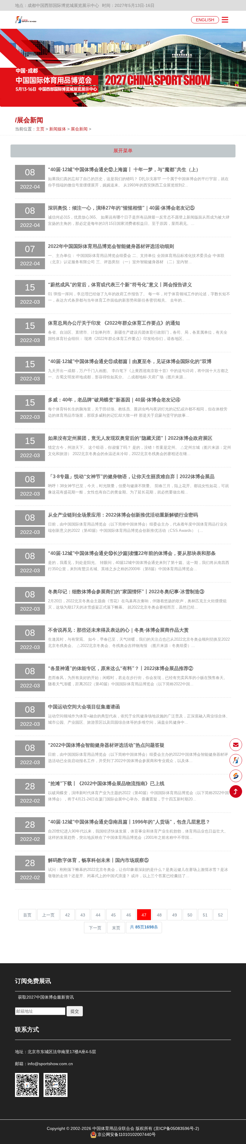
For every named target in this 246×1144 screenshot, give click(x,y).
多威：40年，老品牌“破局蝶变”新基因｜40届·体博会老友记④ (114, 399)
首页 (27, 915)
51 (205, 915)
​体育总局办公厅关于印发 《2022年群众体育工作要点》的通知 (114, 323)
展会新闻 (79, 129)
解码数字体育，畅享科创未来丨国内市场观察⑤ (98, 860)
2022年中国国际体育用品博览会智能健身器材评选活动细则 (111, 246)
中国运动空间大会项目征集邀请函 (84, 706)
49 (174, 915)
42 (67, 915)
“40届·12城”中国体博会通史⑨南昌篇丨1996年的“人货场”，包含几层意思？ (129, 821)
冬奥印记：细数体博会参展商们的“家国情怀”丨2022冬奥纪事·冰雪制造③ (126, 591)
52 (220, 915)
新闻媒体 (57, 129)
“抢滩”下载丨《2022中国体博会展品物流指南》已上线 (106, 783)
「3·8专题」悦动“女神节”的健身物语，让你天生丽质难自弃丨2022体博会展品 (131, 476)
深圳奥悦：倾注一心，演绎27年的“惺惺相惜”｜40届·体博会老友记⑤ (121, 207)
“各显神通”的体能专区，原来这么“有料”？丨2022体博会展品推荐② (120, 668)
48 (159, 915)
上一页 (48, 915)
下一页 (95, 927)
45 (113, 915)
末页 (116, 927)
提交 (74, 1011)
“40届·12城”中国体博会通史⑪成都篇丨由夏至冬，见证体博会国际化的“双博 (130, 361)
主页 (40, 129)
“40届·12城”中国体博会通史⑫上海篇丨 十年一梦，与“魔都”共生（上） (124, 169)
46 (128, 915)
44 (98, 915)
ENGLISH (205, 19)
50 (190, 915)
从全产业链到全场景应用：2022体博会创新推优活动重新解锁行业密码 (123, 514)
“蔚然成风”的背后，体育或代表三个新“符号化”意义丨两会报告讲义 (120, 284)
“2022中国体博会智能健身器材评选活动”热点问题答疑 (106, 745)
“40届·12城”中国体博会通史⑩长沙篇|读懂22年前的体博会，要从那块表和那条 (132, 553)
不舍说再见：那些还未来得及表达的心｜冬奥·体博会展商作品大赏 (118, 630)
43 (82, 915)
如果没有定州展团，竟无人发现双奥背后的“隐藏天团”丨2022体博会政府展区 (130, 438)
